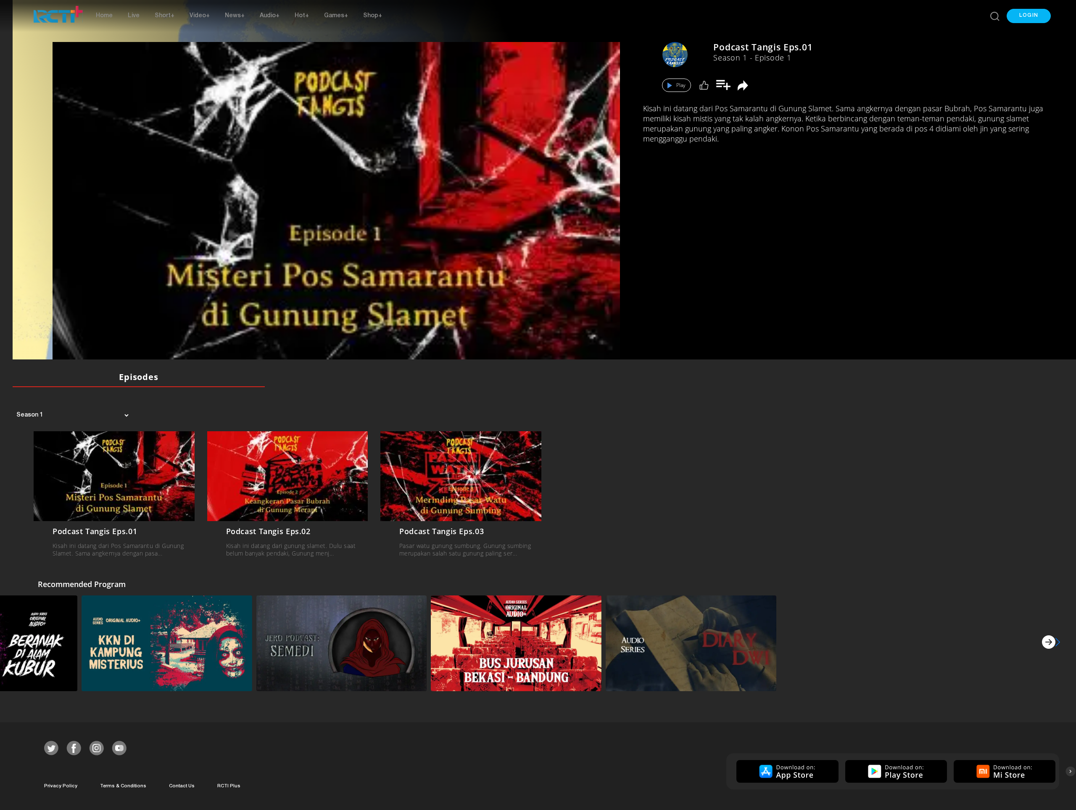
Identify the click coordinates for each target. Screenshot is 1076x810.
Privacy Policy (60, 786)
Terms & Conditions (123, 786)
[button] (1029, 16)
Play (681, 85)
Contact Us (182, 786)
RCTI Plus (228, 786)
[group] (786, 771)
